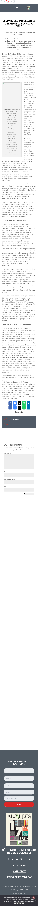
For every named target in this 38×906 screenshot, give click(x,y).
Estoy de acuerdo (19, 903)
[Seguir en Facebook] (8, 859)
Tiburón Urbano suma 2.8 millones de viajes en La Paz (18, 654)
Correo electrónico (10, 479)
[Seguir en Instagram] (21, 859)
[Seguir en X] (12, 859)
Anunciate (19, 871)
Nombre (6, 472)
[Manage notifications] (33, 897)
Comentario (8, 453)
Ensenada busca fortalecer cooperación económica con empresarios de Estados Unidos (17, 576)
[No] (36, 901)
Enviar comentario (29, 494)
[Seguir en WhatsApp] (29, 859)
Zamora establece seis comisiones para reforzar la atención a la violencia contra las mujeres (18, 537)
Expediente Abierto (24, 32)
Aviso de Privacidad (19, 877)
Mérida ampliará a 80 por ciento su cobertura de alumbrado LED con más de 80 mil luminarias (18, 616)
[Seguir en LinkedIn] (25, 859)
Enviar (19, 804)
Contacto (19, 865)
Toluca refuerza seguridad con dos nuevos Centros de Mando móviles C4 (18, 727)
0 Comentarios (20, 34)
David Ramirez (8, 32)
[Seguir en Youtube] (17, 859)
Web (5, 486)
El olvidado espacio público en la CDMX (17, 690)
